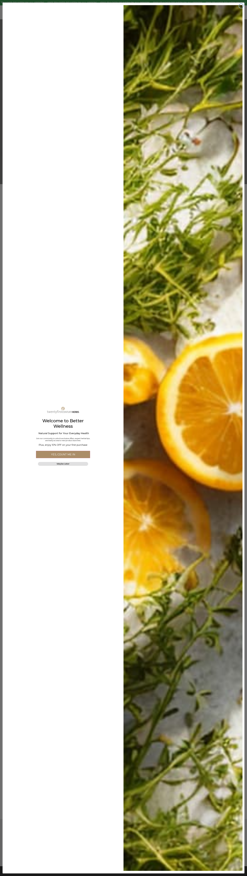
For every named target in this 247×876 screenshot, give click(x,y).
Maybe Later (63, 463)
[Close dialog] (241, 6)
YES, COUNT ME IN (63, 454)
